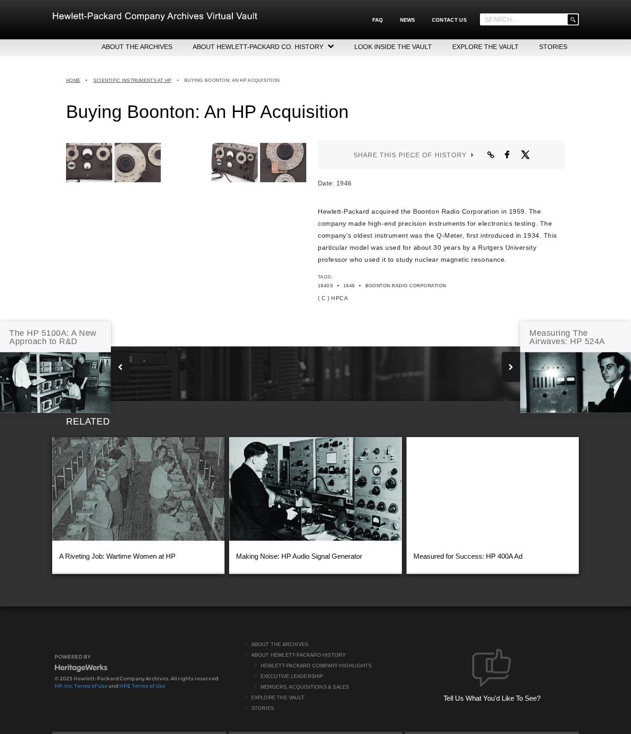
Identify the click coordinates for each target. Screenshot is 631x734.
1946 (349, 285)
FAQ (377, 20)
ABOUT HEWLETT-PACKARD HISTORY (298, 655)
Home (73, 80)
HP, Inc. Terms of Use (81, 686)
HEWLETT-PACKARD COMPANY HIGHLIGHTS (316, 665)
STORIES (553, 46)
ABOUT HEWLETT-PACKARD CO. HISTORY (258, 46)
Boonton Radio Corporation (405, 285)
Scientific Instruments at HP (132, 80)
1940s (325, 285)
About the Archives (280, 644)
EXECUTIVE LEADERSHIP (292, 676)
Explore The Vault (277, 697)
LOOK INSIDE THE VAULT (393, 46)
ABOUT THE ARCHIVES (137, 46)
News (407, 20)
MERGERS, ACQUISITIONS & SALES (305, 687)
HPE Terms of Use (142, 686)
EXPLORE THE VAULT (485, 46)
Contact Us (449, 20)
